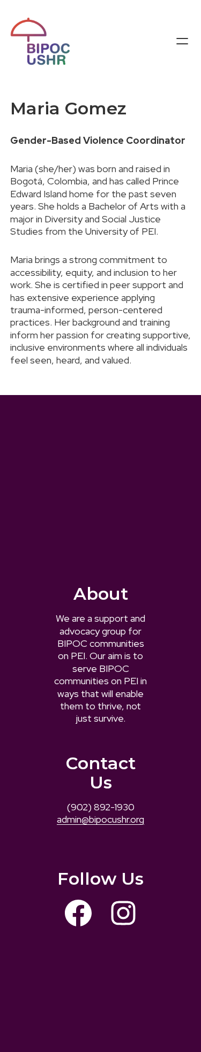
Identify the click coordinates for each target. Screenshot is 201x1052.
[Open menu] (182, 41)
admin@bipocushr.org (100, 819)
